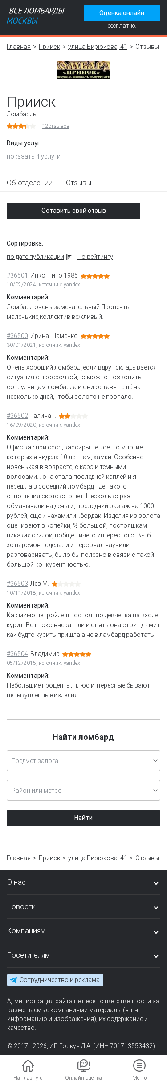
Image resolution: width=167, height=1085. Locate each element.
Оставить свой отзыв (73, 210)
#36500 (17, 335)
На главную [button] (27, 1078)
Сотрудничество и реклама (60, 979)
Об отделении (30, 183)
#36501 (17, 275)
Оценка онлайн (121, 12)
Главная (19, 46)
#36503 (17, 583)
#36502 (17, 415)
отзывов (55, 126)
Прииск (49, 46)
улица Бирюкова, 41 (97, 46)
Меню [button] (139, 1078)
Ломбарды (22, 114)
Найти (83, 817)
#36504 (17, 653)
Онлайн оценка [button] (83, 1078)
